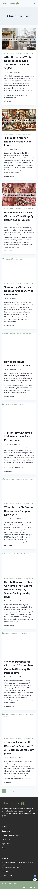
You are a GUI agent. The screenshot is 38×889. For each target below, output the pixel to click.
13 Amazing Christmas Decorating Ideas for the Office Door (18, 291)
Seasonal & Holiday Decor (24, 53)
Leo (7, 72)
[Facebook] (30, 887)
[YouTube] (27, 887)
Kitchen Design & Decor (24, 134)
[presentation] (19, 39)
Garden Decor (7, 839)
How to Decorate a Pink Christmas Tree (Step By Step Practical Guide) (18, 216)
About (4, 848)
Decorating (6, 831)
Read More (9, 102)
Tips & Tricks (6, 844)
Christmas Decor (9, 53)
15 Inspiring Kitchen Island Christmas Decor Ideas (18, 141)
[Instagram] (34, 887)
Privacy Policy (7, 875)
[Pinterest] (24, 887)
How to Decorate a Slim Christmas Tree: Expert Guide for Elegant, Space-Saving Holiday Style (18, 589)
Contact (5, 871)
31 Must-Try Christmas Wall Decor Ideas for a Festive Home (18, 436)
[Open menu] (34, 3)
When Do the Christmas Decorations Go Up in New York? (18, 511)
